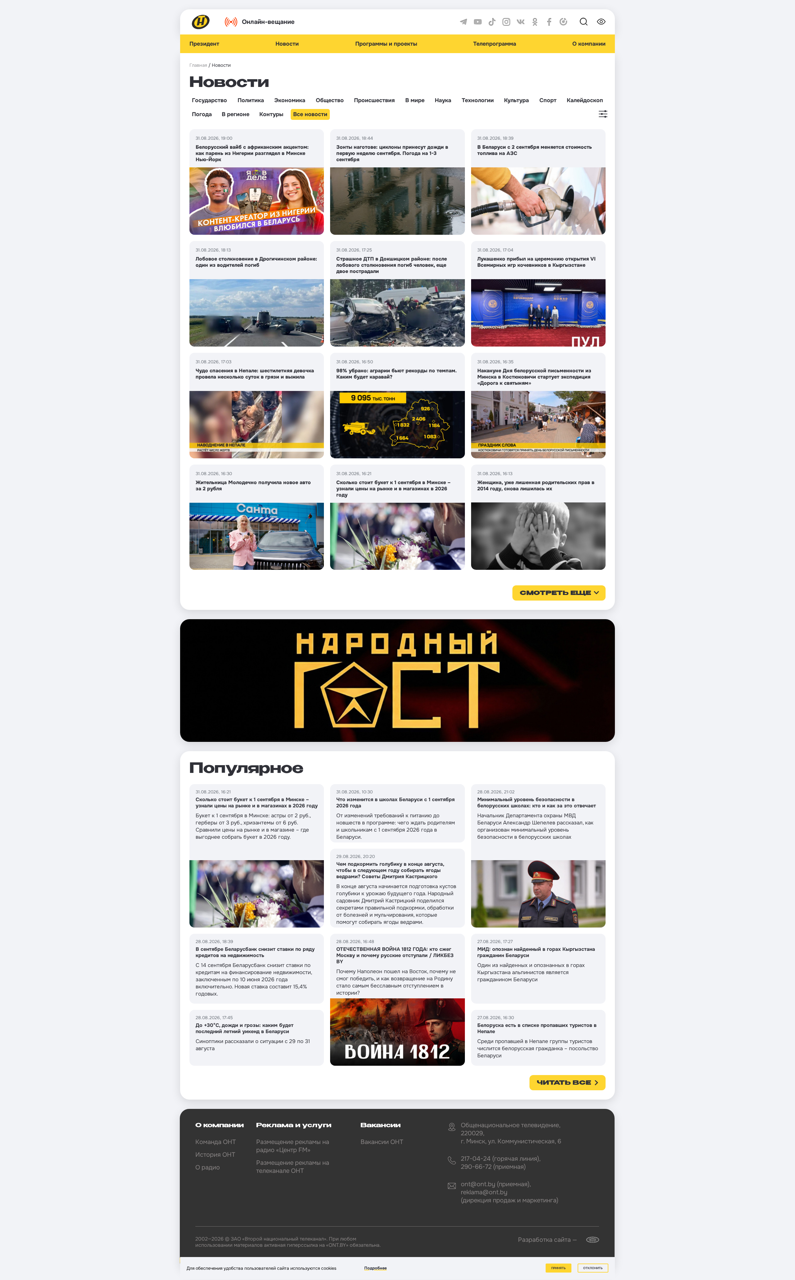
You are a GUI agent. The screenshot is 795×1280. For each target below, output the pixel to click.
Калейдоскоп (585, 100)
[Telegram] (463, 22)
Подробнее (375, 1268)
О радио (207, 1167)
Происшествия (374, 100)
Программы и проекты (386, 44)
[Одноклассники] (535, 22)
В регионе (235, 114)
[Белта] (589, 1239)
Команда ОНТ (215, 1142)
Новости (287, 44)
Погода (202, 114)
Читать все (564, 1083)
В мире (415, 100)
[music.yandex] (563, 22)
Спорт (547, 100)
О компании (589, 44)
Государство (209, 100)
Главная (198, 65)
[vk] (521, 22)
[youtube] (478, 22)
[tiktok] (492, 22)
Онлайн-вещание (268, 22)
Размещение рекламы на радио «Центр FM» (292, 1146)
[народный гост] (397, 680)
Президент (204, 44)
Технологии (478, 100)
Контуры (271, 114)
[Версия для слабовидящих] (601, 22)
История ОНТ (215, 1155)
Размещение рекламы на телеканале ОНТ (292, 1167)
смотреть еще (555, 593)
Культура (516, 100)
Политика (251, 100)
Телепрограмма (494, 44)
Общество (330, 100)
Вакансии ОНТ (382, 1142)
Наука (443, 100)
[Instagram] (506, 22)
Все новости (310, 114)
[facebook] (549, 22)
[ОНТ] (200, 22)
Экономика (289, 100)
